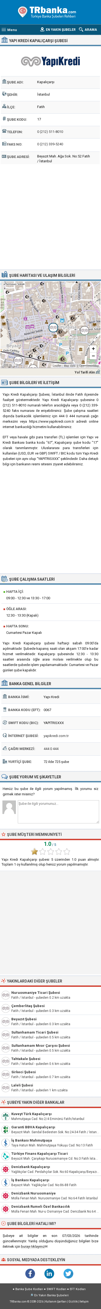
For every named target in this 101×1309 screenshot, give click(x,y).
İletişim (84, 1301)
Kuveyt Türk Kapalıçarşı (31, 1114)
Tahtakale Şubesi (25, 1059)
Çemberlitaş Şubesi (28, 1006)
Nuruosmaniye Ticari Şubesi (35, 993)
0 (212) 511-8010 (50, 132)
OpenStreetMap (89, 366)
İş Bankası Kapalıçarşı (30, 1180)
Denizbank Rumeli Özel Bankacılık (40, 1206)
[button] (50, 324)
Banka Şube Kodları (29, 1289)
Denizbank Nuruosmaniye (33, 1193)
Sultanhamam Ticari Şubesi (34, 1032)
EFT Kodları (78, 1289)
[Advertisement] (50, 216)
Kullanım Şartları (56, 1301)
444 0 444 (51, 749)
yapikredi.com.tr (56, 736)
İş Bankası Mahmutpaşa (31, 1140)
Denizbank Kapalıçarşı (30, 1167)
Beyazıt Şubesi (24, 1019)
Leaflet (57, 366)
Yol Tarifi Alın (85, 372)
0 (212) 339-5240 (50, 144)
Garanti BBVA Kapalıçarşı (33, 1127)
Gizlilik (73, 1301)
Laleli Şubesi (22, 1085)
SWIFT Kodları (56, 1289)
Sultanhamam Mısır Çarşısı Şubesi (40, 1046)
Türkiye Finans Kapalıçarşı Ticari (39, 1154)
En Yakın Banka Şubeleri (51, 1295)
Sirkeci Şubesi (23, 1072)
